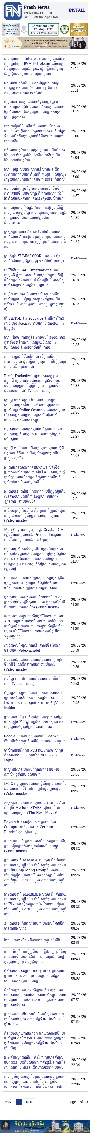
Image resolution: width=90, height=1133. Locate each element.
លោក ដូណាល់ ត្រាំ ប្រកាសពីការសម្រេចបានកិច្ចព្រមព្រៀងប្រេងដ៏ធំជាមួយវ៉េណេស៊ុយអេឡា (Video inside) (35, 846)
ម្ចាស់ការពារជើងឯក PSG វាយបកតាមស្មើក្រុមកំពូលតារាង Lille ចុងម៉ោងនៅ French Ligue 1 (33, 755)
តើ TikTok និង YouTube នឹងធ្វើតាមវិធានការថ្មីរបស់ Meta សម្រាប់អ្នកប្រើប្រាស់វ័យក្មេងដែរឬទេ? (34, 323)
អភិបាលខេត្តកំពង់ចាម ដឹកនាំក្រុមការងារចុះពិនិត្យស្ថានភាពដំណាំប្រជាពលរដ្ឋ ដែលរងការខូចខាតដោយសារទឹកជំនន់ (32, 88)
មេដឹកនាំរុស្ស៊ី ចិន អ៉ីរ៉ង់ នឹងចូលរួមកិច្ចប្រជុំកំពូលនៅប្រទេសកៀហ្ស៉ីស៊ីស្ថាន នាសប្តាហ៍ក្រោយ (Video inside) (34, 515)
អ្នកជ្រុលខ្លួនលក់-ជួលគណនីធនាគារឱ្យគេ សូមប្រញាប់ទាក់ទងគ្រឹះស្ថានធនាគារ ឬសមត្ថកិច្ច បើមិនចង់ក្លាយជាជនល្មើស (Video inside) (34, 602)
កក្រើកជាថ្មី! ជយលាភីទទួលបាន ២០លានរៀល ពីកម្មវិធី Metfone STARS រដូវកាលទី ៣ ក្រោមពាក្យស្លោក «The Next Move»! (34, 808)
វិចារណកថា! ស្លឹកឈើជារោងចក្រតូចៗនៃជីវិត (33, 940)
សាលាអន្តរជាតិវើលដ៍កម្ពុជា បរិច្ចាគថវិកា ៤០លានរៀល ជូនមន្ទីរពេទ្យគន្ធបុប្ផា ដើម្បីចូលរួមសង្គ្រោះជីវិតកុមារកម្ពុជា (35, 362)
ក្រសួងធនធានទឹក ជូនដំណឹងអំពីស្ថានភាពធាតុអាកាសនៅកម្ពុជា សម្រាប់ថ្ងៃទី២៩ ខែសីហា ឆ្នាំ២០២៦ (34, 1019)
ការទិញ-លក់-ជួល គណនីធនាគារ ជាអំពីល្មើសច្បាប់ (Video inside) (34, 681)
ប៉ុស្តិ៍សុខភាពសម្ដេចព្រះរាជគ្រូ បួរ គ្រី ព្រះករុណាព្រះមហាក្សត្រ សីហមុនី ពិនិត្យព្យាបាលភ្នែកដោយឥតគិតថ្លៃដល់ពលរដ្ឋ (34, 976)
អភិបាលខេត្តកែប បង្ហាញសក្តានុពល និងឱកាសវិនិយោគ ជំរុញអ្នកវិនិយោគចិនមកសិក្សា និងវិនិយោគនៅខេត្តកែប (34, 155)
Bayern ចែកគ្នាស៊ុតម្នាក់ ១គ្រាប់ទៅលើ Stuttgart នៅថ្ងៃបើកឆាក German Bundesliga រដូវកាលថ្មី (30, 827)
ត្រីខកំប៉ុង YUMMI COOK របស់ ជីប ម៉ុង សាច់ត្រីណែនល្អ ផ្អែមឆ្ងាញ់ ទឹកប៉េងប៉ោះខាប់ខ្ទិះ (34, 259)
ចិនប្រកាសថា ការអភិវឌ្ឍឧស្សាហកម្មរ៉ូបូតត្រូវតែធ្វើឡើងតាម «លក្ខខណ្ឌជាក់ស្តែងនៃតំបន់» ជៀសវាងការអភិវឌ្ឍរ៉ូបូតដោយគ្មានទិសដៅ (34, 583)
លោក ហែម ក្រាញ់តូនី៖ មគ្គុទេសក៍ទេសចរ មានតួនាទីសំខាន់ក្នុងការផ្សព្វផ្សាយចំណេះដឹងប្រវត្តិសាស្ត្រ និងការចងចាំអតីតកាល (34, 342)
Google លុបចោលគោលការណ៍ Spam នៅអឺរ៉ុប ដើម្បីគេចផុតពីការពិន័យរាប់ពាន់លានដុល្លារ (35, 739)
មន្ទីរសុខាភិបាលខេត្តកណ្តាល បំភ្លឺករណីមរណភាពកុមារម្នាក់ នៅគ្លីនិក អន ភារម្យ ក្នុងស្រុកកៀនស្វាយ (33, 434)
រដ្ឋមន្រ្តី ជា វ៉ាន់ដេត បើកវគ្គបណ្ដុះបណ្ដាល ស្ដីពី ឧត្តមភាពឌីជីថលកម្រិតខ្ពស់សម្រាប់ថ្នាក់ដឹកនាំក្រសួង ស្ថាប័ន (34, 453)
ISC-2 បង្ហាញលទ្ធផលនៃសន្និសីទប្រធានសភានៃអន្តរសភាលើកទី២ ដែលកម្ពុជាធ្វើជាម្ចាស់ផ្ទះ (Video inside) (35, 789)
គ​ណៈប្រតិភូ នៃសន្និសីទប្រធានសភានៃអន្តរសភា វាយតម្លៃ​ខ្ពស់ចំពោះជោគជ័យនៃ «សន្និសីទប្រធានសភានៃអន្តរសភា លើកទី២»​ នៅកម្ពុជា (35, 1081)
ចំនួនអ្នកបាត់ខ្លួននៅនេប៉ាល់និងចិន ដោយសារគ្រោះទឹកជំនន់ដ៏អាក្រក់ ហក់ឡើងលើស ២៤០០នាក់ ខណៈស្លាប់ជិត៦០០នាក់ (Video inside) (34, 701)
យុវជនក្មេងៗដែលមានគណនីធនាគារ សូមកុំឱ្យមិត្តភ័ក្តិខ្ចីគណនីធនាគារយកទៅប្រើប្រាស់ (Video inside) (34, 664)
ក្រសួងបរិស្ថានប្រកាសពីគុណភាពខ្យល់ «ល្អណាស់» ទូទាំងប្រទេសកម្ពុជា (31, 772)
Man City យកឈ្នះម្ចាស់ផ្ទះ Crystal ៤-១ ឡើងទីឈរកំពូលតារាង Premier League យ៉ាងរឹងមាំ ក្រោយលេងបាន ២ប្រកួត (33, 535)
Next (29, 1102)
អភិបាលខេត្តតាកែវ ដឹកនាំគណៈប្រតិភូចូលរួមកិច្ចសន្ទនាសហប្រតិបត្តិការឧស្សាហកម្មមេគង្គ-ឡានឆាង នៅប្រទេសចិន (35, 496)
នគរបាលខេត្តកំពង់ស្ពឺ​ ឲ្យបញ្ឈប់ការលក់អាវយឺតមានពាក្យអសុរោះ (34, 926)
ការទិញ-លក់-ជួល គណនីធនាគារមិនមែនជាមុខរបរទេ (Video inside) (32, 648)
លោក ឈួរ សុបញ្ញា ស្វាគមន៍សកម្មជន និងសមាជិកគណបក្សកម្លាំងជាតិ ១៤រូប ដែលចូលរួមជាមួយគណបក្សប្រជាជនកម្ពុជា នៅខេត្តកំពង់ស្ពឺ (35, 174)
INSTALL (77, 11)
